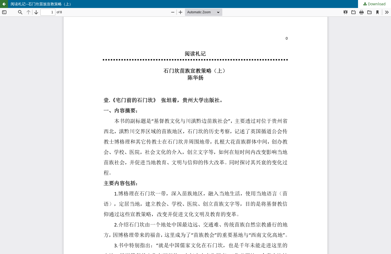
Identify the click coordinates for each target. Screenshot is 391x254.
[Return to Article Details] (4, 4)
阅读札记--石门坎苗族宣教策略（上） (42, 3)
